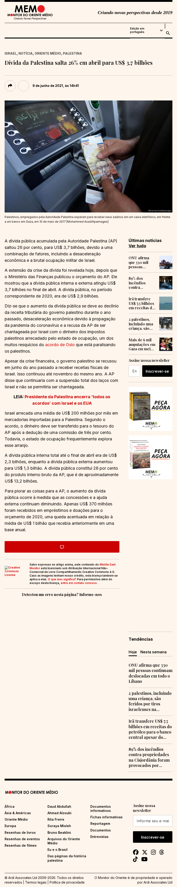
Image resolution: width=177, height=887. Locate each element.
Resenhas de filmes (21, 845)
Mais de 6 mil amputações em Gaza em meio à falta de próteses (142, 344)
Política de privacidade (67, 882)
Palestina (72, 53)
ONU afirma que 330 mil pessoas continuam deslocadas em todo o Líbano (141, 262)
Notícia (25, 53)
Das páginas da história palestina (66, 858)
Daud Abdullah (59, 806)
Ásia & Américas (18, 813)
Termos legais (36, 882)
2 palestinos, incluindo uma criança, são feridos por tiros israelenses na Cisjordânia (141, 323)
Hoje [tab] (133, 652)
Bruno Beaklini (59, 832)
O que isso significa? (62, 579)
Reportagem (100, 823)
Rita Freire (55, 819)
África (10, 806)
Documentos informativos (100, 808)
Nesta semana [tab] (153, 652)
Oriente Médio (48, 53)
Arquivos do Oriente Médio (63, 841)
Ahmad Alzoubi (59, 813)
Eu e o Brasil (57, 850)
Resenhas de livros (20, 832)
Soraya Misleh (59, 826)
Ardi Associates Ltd (158, 882)
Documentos (100, 830)
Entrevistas (99, 837)
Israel (11, 53)
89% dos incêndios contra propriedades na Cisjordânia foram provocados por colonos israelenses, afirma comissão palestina (141, 282)
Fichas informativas (106, 817)
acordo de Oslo (60, 344)
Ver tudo (137, 245)
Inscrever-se (157, 371)
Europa (10, 826)
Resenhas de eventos (22, 839)
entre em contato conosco (79, 583)
